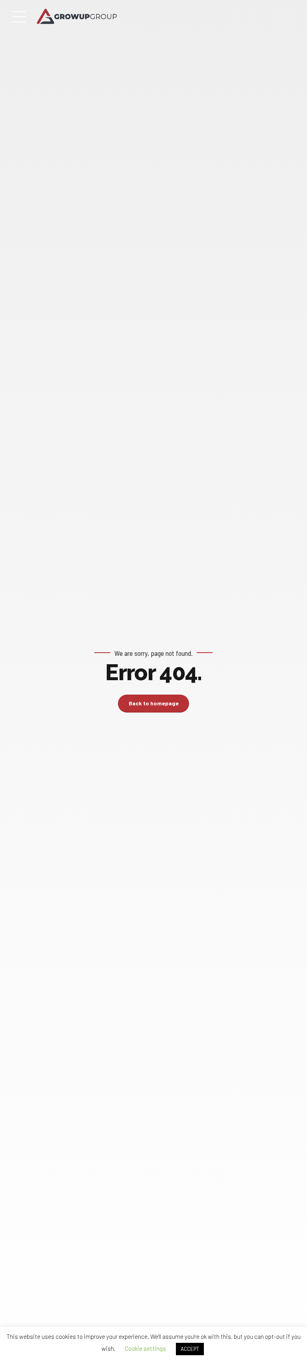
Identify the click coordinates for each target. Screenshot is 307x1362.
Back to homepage (154, 703)
